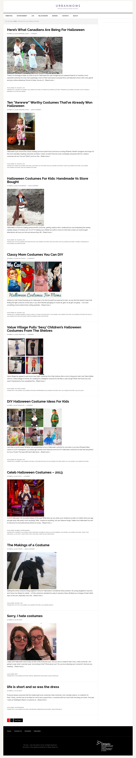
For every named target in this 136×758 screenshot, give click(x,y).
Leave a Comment (36, 109)
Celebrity (17, 530)
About (9, 731)
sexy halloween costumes (67, 390)
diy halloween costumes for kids (25, 241)
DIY (15, 87)
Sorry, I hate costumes (25, 616)
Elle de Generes (55, 532)
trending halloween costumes (70, 89)
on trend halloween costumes (50, 89)
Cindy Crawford (33, 532)
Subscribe (37, 731)
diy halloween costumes (54, 461)
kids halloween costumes (29, 167)
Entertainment (25, 530)
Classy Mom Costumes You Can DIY (35, 254)
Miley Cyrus (28, 534)
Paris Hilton (43, 534)
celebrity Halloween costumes (24, 461)
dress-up (64, 461)
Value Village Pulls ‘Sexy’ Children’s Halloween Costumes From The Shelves (44, 328)
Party (16, 674)
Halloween (84, 165)
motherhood (33, 709)
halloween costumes (34, 89)
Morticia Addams (32, 316)
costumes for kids (40, 461)
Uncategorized (19, 707)
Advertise (28, 731)
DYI (16, 605)
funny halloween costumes (71, 165)
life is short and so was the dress (33, 687)
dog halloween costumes (55, 165)
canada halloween (21, 89)
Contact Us (18, 731)
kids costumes (54, 241)
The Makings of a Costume (28, 545)
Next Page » (18, 720)
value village (79, 390)
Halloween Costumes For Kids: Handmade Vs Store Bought (47, 180)
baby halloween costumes (23, 165)
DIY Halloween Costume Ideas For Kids (38, 401)
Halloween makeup (47, 605)
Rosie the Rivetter (42, 316)
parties (31, 675)
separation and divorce (41, 675)
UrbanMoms (68, 7)
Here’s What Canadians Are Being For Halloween (46, 30)
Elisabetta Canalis (44, 532)
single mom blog (53, 675)
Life (23, 87)
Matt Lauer (21, 534)
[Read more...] (49, 80)
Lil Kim (15, 534)
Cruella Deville (31, 314)
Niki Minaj (36, 534)
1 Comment (34, 33)
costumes (35, 165)
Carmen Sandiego (20, 314)
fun (18, 605)
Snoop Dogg (50, 534)
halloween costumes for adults (82, 314)
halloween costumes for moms (16, 316)
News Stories (21, 388)
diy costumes (42, 165)
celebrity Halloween (21, 532)
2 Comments (31, 258)
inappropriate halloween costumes (47, 390)
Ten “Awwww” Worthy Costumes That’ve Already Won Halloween (49, 104)
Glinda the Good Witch (43, 314)
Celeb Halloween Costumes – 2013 (35, 472)
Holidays (19, 87)
